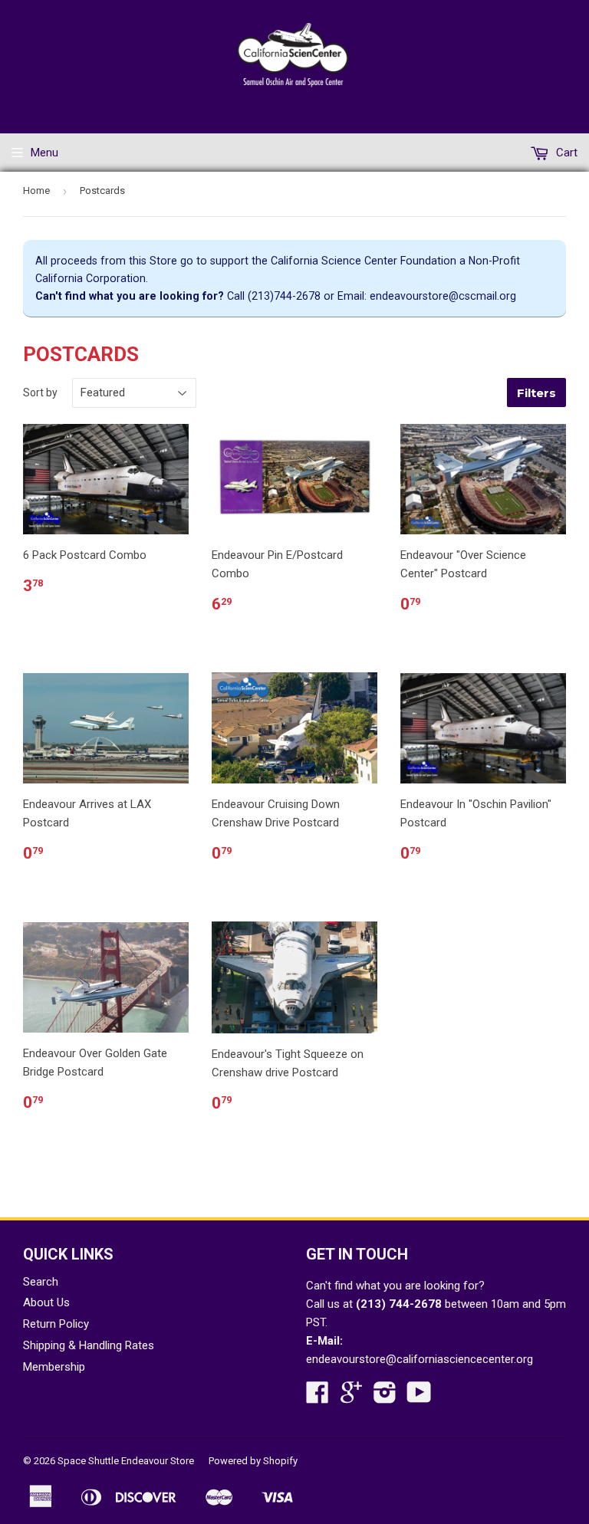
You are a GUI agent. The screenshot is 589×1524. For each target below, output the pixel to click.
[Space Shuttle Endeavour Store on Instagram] (385, 1397)
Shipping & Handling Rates (88, 1345)
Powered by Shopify (253, 1461)
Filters (536, 393)
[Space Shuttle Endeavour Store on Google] (351, 1397)
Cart (565, 152)
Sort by (40, 392)
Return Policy (56, 1324)
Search (40, 1282)
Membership (54, 1367)
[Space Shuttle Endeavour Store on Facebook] (317, 1397)
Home (36, 190)
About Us (46, 1302)
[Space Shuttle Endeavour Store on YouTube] (419, 1397)
